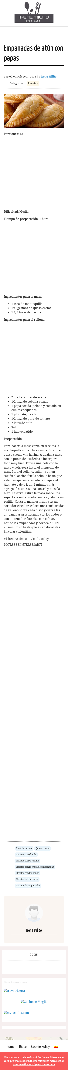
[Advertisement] (34, 173)
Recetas (33, 83)
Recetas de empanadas (28, 885)
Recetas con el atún (26, 854)
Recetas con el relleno (27, 860)
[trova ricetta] (14, 991)
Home (10, 1047)
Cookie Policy (40, 1047)
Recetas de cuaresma (27, 879)
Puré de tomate (24, 848)
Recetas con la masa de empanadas (35, 867)
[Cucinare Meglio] (34, 1002)
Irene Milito (48, 76)
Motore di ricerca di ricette (15, 982)
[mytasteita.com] (16, 1013)
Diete (23, 1047)
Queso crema (42, 848)
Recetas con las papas (27, 873)
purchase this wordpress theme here (34, 1064)
